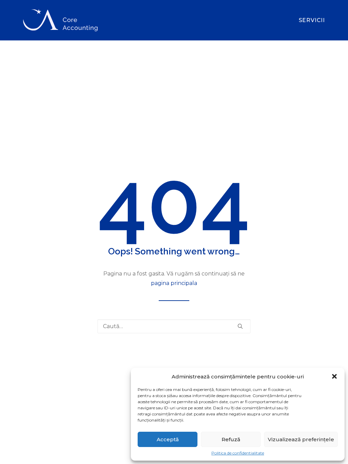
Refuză (231, 439)
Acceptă (168, 439)
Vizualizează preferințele (301, 439)
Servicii (312, 20)
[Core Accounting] (60, 20)
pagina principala (174, 283)
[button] (334, 376)
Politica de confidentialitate (237, 453)
